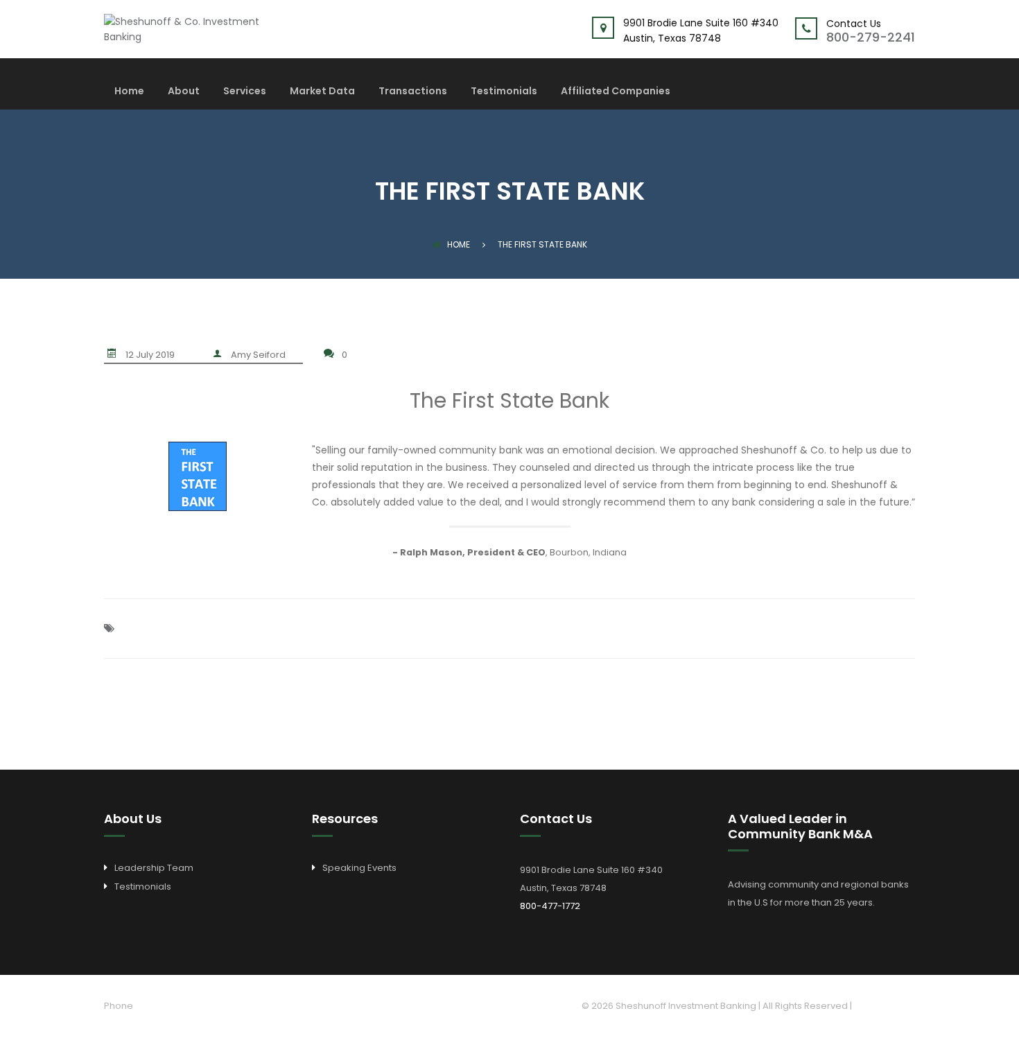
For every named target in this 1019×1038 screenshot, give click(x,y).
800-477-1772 (550, 905)
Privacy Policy (884, 1005)
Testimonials (504, 92)
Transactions (412, 92)
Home (129, 92)
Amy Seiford (258, 354)
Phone (118, 1005)
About (184, 92)
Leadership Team (153, 867)
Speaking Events (359, 867)
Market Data (322, 92)
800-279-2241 (870, 37)
